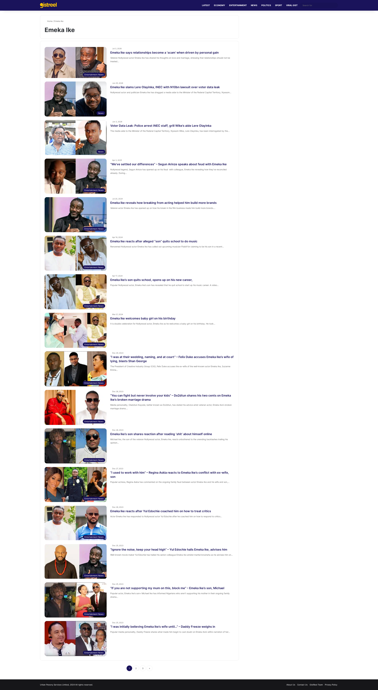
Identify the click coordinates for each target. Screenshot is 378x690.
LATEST (206, 5)
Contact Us (302, 685)
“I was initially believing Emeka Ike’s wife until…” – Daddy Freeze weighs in (162, 626)
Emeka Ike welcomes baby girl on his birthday (143, 318)
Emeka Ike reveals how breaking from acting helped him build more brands (163, 203)
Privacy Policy (331, 685)
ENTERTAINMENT (238, 5)
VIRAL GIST (292, 5)
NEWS (254, 5)
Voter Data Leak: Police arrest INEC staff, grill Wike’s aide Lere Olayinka (160, 125)
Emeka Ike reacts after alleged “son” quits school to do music (153, 241)
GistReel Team (316, 685)
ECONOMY (219, 5)
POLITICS (266, 5)
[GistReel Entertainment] (48, 5)
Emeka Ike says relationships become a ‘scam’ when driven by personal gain (164, 52)
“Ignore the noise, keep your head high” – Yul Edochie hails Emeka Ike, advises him (168, 549)
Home (50, 21)
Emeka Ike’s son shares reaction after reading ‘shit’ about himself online (161, 434)
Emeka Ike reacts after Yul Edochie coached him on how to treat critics (160, 511)
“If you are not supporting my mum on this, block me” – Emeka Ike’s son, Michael (167, 588)
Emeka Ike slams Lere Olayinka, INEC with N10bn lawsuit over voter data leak (165, 87)
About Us (290, 685)
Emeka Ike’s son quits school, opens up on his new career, (151, 280)
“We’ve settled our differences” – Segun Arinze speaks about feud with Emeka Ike (168, 164)
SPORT (278, 5)
